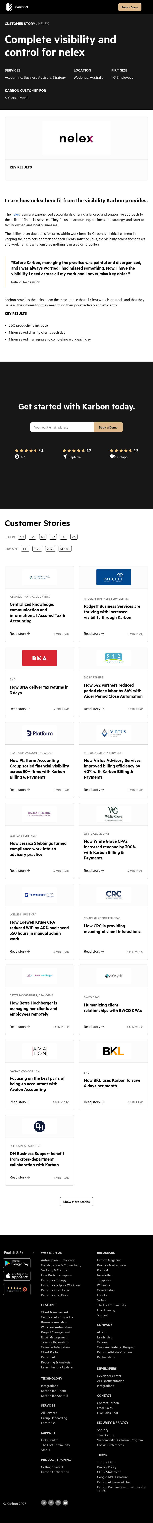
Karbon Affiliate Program (114, 1352)
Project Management (55, 1332)
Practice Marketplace (111, 1265)
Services (48, 1405)
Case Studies (106, 1290)
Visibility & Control (54, 1270)
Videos (102, 1300)
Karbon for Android (54, 1395)
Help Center (49, 1440)
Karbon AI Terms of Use (113, 1482)
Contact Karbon (108, 1402)
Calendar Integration (55, 1347)
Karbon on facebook (51, 1503)
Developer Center (109, 1375)
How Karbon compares (57, 1275)
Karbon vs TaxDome (55, 1290)
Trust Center (106, 1435)
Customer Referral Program (116, 1347)
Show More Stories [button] (76, 1201)
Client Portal (50, 1352)
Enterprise (48, 1422)
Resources (106, 1252)
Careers (102, 1342)
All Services (49, 1412)
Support (48, 1432)
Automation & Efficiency (58, 1260)
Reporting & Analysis (55, 1362)
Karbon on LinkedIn (44, 1503)
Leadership (104, 1337)
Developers (107, 1368)
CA (32, 537)
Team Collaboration (54, 1342)
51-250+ (65, 549)
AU (22, 537)
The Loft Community (55, 1445)
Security (102, 1429)
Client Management (54, 1312)
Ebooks (102, 1295)
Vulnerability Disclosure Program (120, 1440)
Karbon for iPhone (54, 1390)
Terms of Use (106, 1462)
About (101, 1332)
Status (45, 1449)
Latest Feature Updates (57, 1367)
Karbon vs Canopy (53, 1280)
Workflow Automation (56, 1327)
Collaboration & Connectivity (61, 1265)
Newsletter (104, 1275)
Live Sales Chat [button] (107, 1412)
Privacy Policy (106, 1467)
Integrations (49, 1385)
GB (43, 537)
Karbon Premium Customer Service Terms (121, 1488)
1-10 (25, 549)
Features (48, 1305)
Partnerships (106, 1357)
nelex (16, 214)
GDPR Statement (109, 1472)
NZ (53, 537)
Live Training (106, 1310)
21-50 (50, 549)
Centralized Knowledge (57, 1317)
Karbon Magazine (109, 1260)
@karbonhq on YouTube (58, 1503)
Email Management (54, 1337)
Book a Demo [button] (130, 7)
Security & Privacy (112, 1422)
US (63, 537)
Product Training (56, 1459)
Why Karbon (51, 1252)
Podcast (102, 1270)
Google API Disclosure (112, 1476)
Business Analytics (54, 1322)
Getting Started (52, 1467)
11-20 (37, 549)
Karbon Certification (55, 1472)
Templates (104, 1280)
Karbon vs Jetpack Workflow (60, 1285)
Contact (104, 1395)
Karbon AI (48, 1357)
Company (104, 1325)
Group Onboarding (54, 1417)
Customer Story (20, 23)
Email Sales (105, 1407)
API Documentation (110, 1380)
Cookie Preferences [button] (110, 1445)
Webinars (103, 1285)
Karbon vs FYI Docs (54, 1295)
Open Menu (146, 7)
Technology (51, 1378)
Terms (102, 1454)
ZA (74, 537)
